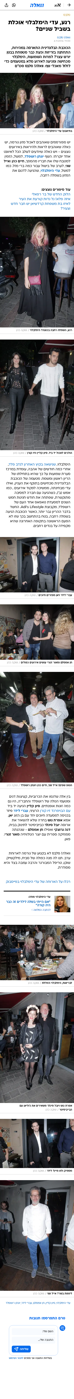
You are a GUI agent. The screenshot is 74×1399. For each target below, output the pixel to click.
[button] (58, 5)
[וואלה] (37, 5)
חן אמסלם (39, 1303)
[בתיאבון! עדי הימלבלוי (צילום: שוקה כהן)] (37, 103)
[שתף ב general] (6, 5)
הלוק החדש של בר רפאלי (51, 194)
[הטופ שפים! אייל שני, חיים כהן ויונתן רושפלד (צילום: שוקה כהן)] (37, 730)
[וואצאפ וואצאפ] (14, 5)
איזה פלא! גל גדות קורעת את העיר (44, 199)
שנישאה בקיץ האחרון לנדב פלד (32, 464)
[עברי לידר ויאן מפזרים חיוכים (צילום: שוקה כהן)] (37, 568)
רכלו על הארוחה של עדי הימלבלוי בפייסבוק (38, 882)
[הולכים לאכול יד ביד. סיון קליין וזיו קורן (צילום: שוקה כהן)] (37, 398)
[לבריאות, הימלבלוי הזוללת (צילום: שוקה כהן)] (37, 955)
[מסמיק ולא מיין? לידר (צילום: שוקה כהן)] (37, 1146)
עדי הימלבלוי (63, 1303)
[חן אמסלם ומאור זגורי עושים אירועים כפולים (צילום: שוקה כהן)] (37, 635)
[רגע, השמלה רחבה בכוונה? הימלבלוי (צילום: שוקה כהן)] (37, 275)
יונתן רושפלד (13, 1303)
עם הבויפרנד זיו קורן (55, 811)
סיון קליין (50, 1303)
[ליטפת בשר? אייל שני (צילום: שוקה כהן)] (37, 1238)
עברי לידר (26, 1303)
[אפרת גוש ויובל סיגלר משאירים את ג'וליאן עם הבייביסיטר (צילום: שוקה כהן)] (37, 1052)
